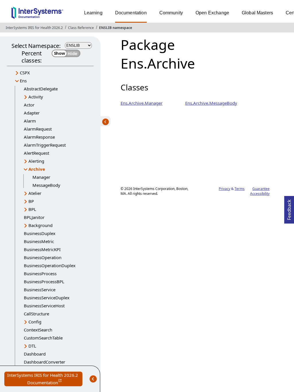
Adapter (32, 113)
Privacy (224, 188)
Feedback (289, 208)
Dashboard (35, 354)
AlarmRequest (38, 129)
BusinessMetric (39, 241)
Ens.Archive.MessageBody (211, 103)
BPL (32, 209)
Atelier (34, 193)
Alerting (36, 161)
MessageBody (46, 185)
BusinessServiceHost (44, 305)
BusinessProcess (40, 273)
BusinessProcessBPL (44, 281)
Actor (29, 105)
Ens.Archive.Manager (142, 103)
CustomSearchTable (43, 338)
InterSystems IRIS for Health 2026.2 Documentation (44, 379)
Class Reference (81, 27)
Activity (35, 97)
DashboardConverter (44, 362)
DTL (32, 346)
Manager (41, 177)
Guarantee (261, 188)
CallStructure (36, 314)
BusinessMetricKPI (42, 249)
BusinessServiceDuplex (46, 297)
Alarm (30, 121)
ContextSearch (38, 330)
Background (40, 225)
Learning (93, 12)
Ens (23, 81)
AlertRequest (36, 153)
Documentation (131, 12)
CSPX (25, 72)
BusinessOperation (42, 257)
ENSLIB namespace (115, 27)
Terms (240, 188)
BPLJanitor (34, 217)
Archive (36, 169)
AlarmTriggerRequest (45, 145)
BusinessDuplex (39, 233)
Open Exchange (212, 12)
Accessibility (260, 193)
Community (171, 12)
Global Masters (257, 12)
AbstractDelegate (41, 89)
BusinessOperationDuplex (50, 265)
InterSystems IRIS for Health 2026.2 (34, 27)
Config (34, 322)
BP (31, 201)
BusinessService (39, 289)
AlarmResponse (39, 137)
